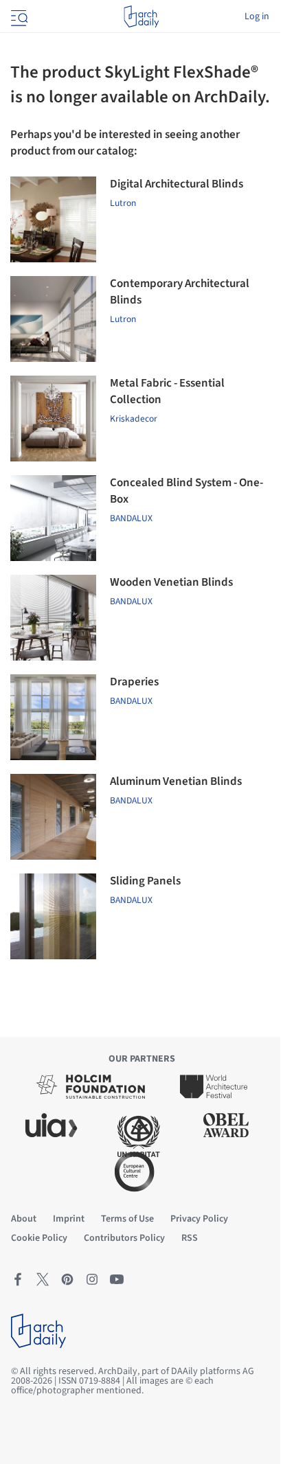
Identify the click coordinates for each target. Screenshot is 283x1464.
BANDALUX (131, 601)
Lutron (123, 202)
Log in (257, 16)
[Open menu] (17, 16)
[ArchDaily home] (141, 16)
